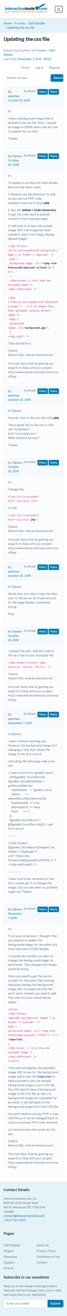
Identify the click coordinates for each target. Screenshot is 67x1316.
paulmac (14, 96)
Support (9, 1262)
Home (8, 23)
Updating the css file (20, 27)
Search (58, 78)
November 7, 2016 (29, 59)
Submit (55, 1303)
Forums (20, 23)
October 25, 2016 (19, 400)
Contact (41, 1262)
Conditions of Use (48, 1256)
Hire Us (9, 1268)
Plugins (9, 1251)
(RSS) (47, 59)
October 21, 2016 (19, 100)
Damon (17, 156)
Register (55, 67)
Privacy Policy (46, 1251)
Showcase (10, 1256)
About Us (42, 1245)
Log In (39, 67)
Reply (42, 91)
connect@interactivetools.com (24, 1216)
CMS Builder (36, 23)
